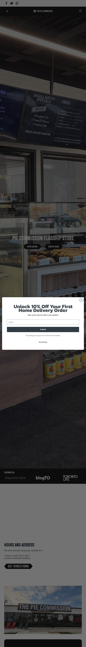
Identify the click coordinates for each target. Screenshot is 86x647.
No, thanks (43, 342)
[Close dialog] (81, 300)
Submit (43, 329)
